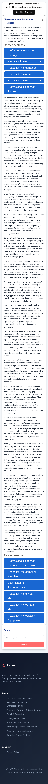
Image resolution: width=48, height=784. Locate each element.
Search (24, 644)
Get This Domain (24, 12)
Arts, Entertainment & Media (20, 698)
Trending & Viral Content (18, 735)
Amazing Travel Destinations (20, 731)
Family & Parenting (15, 714)
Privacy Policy (13, 752)
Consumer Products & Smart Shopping (25, 710)
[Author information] (42, 20)
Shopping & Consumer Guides (21, 722)
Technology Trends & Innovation (22, 726)
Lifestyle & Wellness (16, 718)
